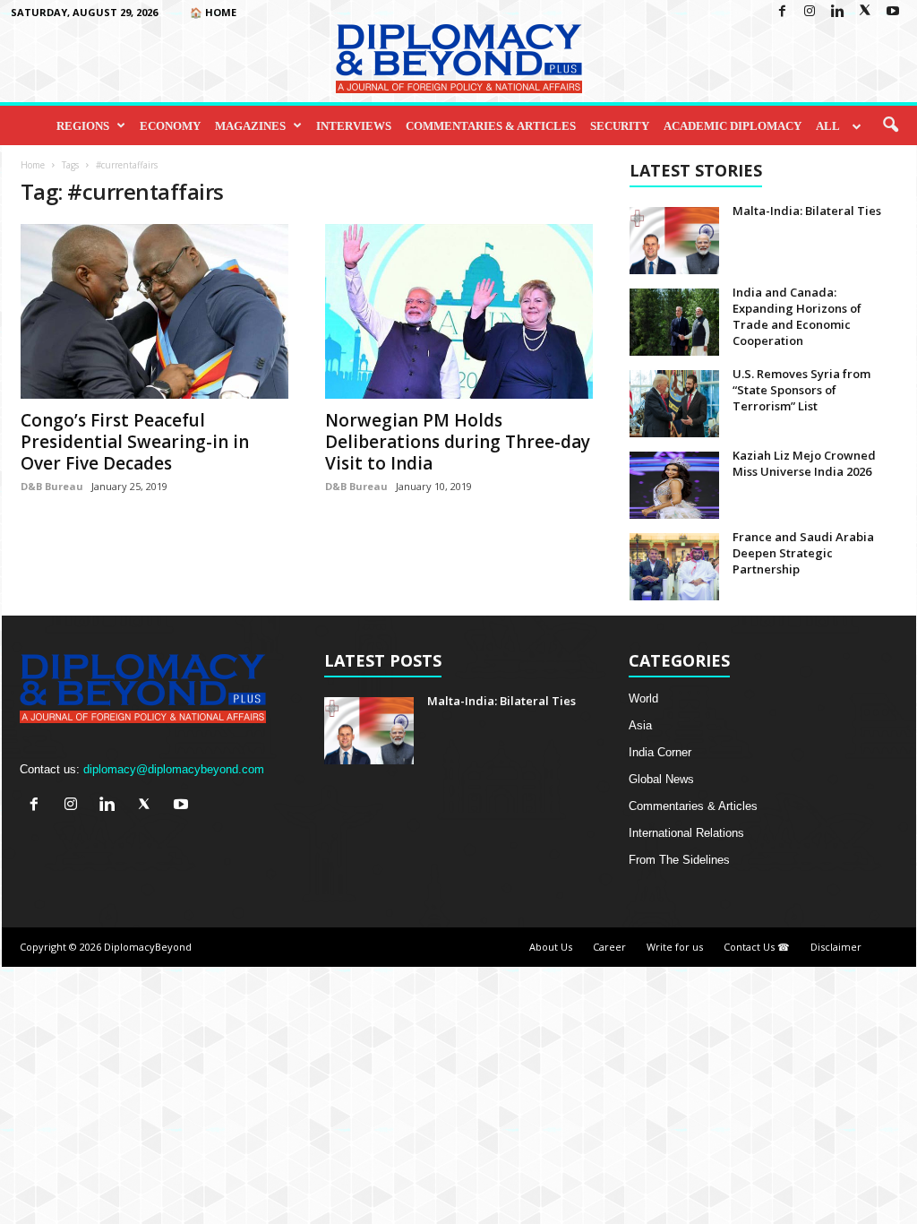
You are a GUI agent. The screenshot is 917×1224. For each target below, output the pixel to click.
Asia (640, 725)
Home (33, 165)
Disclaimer (835, 946)
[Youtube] (893, 12)
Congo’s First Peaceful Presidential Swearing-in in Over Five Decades (135, 442)
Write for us (675, 946)
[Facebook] (782, 12)
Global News (661, 779)
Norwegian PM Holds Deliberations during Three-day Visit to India (457, 442)
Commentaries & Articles (491, 126)
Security (619, 126)
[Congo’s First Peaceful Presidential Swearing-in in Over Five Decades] (155, 311)
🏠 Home (213, 12)
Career (609, 946)
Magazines (250, 126)
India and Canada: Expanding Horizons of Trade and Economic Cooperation (797, 316)
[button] (890, 125)
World (643, 698)
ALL (828, 126)
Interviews (353, 126)
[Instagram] (809, 12)
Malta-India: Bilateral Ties (807, 211)
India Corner (660, 752)
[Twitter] (865, 12)
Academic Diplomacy (732, 126)
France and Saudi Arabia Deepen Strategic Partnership (803, 553)
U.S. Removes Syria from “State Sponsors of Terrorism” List (801, 390)
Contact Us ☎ (757, 946)
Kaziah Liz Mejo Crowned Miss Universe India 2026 (804, 463)
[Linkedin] (837, 12)
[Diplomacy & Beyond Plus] (458, 58)
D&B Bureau (52, 486)
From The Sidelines (679, 859)
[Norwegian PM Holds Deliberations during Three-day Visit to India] (459, 311)
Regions (82, 126)
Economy (170, 126)
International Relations (686, 833)
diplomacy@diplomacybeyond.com (173, 769)
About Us (550, 946)
